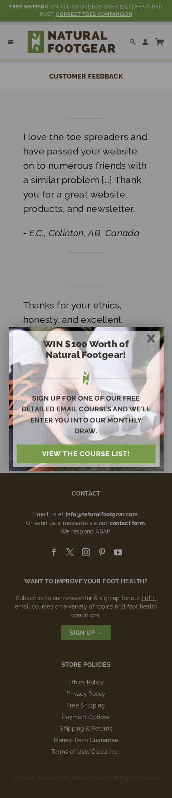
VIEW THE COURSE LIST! (86, 454)
